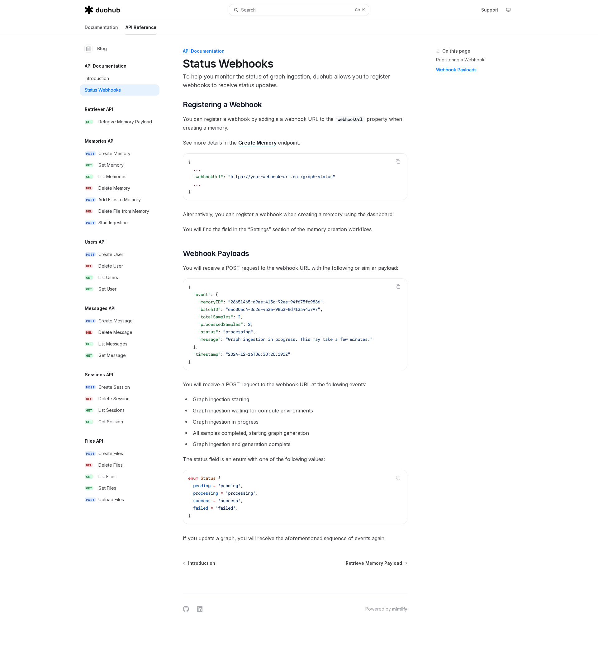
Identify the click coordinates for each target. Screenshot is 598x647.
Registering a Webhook (460, 59)
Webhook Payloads (456, 69)
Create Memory (257, 143)
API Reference (141, 27)
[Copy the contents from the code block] (398, 161)
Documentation (101, 27)
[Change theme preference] (508, 10)
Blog (102, 48)
